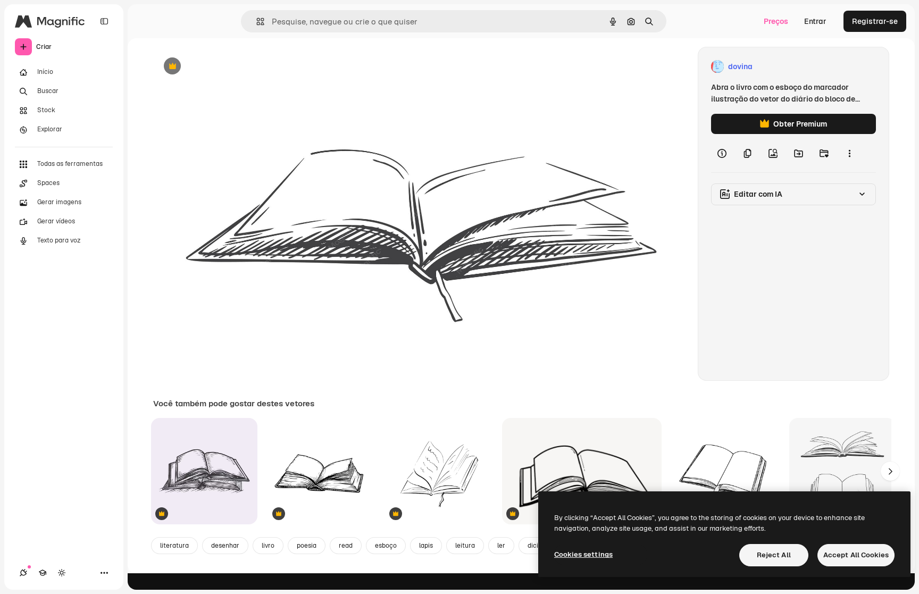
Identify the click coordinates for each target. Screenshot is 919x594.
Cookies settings (583, 554)
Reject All (774, 554)
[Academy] (42, 572)
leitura (465, 545)
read (346, 545)
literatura (174, 545)
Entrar (815, 21)
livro (268, 545)
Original (221, 67)
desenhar (225, 545)
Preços (776, 21)
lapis (426, 545)
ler (501, 545)
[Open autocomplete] (256, 22)
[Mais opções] (849, 153)
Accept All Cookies (856, 554)
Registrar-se (875, 21)
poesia (306, 545)
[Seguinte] (890, 471)
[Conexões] (23, 572)
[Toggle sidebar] (104, 21)
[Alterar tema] (61, 572)
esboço (386, 545)
